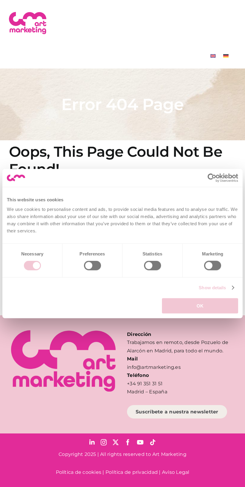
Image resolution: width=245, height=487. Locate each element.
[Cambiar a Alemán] (226, 56)
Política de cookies (79, 472)
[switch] (92, 265)
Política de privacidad (131, 472)
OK (200, 305)
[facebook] (128, 442)
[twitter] (116, 442)
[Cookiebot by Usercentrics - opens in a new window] (212, 178)
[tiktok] (153, 442)
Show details (212, 287)
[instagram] (104, 442)
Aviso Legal (175, 472)
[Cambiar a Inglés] (213, 56)
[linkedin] (92, 442)
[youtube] (140, 442)
